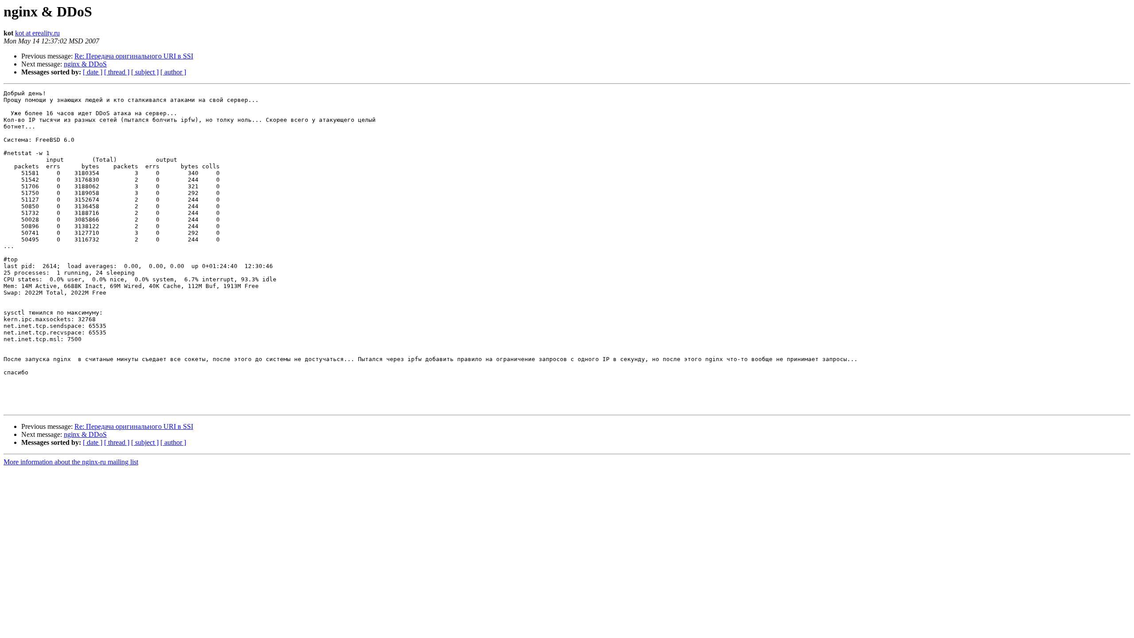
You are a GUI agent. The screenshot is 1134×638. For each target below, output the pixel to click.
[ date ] (92, 72)
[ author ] (173, 72)
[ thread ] (116, 72)
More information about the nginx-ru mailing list (71, 462)
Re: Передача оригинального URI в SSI (133, 56)
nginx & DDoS (85, 64)
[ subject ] (145, 72)
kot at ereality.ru (37, 33)
